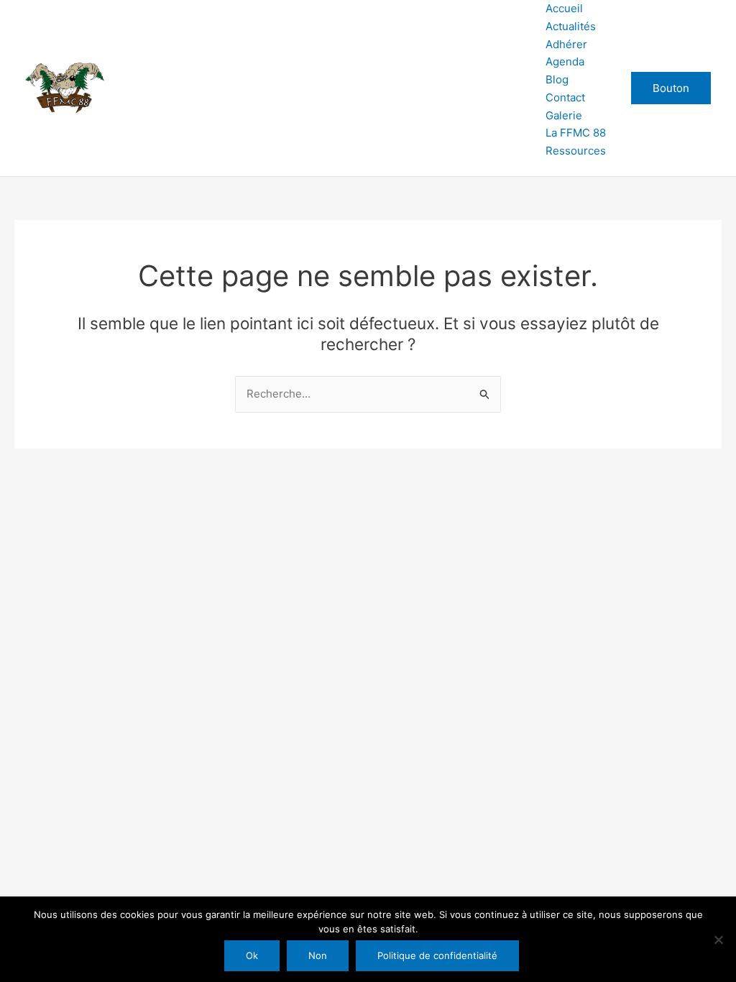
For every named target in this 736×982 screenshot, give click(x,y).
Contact (565, 97)
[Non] (718, 939)
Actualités (571, 26)
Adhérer (566, 44)
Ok (252, 955)
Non (317, 955)
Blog (557, 79)
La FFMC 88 (576, 132)
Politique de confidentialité (437, 955)
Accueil (564, 8)
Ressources (576, 150)
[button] (671, 88)
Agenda (565, 61)
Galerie (564, 115)
